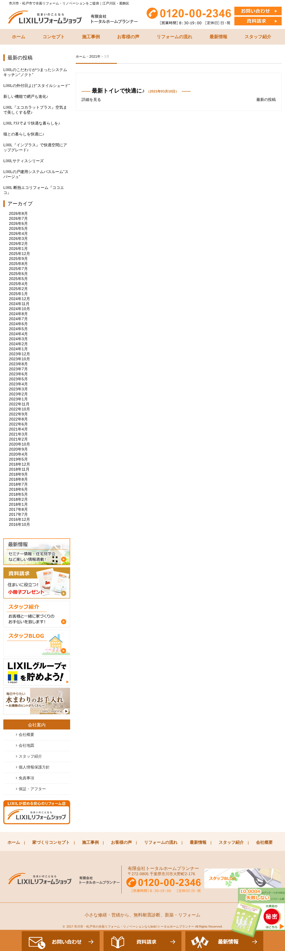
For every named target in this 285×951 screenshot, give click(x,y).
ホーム (18, 36)
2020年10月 (19, 444)
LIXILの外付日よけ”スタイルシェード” (36, 85)
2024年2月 (18, 344)
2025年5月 (18, 278)
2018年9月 (18, 474)
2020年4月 (18, 454)
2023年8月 (18, 364)
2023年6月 (18, 374)
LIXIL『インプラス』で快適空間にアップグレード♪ (35, 147)
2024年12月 (19, 298)
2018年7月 (18, 484)
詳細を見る (91, 99)
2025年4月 (18, 283)
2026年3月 (18, 238)
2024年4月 (18, 334)
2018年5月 (18, 494)
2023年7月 (18, 369)
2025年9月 (18, 258)
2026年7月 (18, 218)
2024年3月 (18, 339)
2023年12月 (19, 354)
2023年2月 (18, 394)
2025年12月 (19, 253)
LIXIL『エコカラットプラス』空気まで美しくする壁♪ (35, 110)
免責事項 (26, 778)
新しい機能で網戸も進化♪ (25, 96)
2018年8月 (18, 479)
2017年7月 (18, 514)
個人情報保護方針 (34, 767)
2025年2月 (18, 288)
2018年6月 (18, 489)
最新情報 (218, 36)
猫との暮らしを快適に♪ (23, 134)
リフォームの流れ (174, 36)
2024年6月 (18, 324)
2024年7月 (18, 319)
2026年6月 (18, 223)
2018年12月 (19, 464)
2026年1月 (18, 248)
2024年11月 (19, 303)
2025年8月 (18, 263)
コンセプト (54, 36)
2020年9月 (18, 449)
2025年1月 (18, 293)
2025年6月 (18, 273)
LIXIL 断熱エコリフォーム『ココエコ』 (33, 190)
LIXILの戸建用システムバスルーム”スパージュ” (35, 174)
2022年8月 (18, 419)
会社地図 (26, 745)
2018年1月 (18, 504)
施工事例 (91, 36)
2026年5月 (18, 228)
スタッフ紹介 (258, 36)
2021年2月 (18, 439)
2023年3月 (18, 389)
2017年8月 (18, 509)
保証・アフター (32, 789)
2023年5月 (18, 379)
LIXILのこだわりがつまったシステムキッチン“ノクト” (35, 72)
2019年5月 (18, 459)
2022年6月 (18, 424)
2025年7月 (18, 268)
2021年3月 (18, 434)
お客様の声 (128, 36)
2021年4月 (18, 429)
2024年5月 (18, 329)
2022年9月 (18, 414)
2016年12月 (19, 519)
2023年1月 (18, 399)
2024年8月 (18, 314)
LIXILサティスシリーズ (23, 161)
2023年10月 (19, 359)
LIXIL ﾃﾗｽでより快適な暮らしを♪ (31, 123)
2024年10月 (19, 309)
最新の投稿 (266, 99)
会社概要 (26, 734)
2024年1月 (18, 349)
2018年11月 (19, 469)
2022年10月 (19, 409)
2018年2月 (18, 499)
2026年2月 (18, 243)
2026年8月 (18, 213)
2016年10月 (19, 524)
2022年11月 (19, 404)
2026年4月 (18, 233)
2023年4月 (18, 384)
